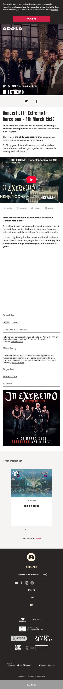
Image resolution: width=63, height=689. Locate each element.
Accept (31, 18)
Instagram (23, 208)
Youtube (37, 208)
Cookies (54, 10)
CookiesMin (41, 676)
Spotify (50, 208)
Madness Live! (17, 341)
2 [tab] (28, 529)
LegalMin (21, 676)
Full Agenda (29, 539)
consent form (18, 362)
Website (9, 208)
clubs (31, 597)
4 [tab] (34, 529)
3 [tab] (31, 529)
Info (32, 604)
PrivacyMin (30, 676)
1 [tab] (25, 529)
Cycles (31, 590)
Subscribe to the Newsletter (28, 574)
